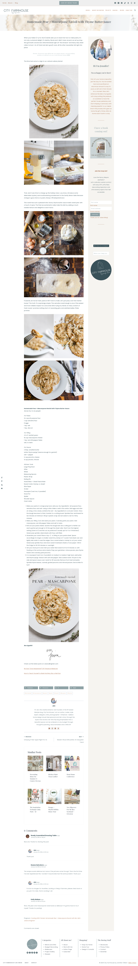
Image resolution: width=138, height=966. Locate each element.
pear (51, 693)
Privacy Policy (104, 947)
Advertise (103, 952)
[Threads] (134, 3)
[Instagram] (118, 3)
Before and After (50, 945)
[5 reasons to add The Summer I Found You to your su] (106, 234)
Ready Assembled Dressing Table (44, 835)
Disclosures (104, 945)
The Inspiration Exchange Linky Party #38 (35, 809)
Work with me (67, 947)
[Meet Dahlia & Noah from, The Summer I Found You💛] (95, 240)
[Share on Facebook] (2, 477)
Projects (108, 10)
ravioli (56, 693)
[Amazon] (128, 3)
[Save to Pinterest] (2, 481)
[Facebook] (115, 3)
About (65, 945)
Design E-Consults (88, 949)
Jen (70, 26)
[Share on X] (2, 485)
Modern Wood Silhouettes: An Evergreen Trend (70, 739)
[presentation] (35, 763)
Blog (16, 3)
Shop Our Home (87, 945)
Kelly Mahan (35, 899)
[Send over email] (2, 488)
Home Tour (129, 10)
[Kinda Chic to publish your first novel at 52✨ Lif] (95, 234)
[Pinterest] (121, 3)
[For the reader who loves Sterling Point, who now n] (106, 240)
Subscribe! (66, 952)
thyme (70, 693)
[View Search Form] (135, 10)
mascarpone (37, 693)
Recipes (122, 10)
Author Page (67, 949)
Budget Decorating (98, 10)
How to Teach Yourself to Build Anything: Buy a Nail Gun (42, 673)
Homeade (28, 693)
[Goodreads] (131, 3)
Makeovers (48, 949)
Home (4, 3)
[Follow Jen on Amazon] (58, 728)
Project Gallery (50, 952)
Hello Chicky (132, 963)
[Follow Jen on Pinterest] (55, 728)
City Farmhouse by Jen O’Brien (12, 962)
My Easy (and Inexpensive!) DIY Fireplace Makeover (41, 669)
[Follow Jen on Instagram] (52, 728)
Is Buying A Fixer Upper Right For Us (35, 738)
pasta (45, 693)
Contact (103, 949)
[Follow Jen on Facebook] (49, 728)
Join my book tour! (69, 3)
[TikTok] (125, 3)
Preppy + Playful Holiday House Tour (53, 809)
